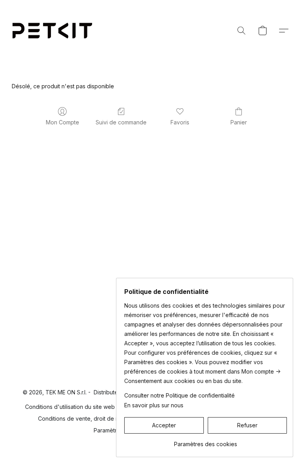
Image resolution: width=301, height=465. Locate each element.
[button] (52, 30)
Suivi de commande (121, 122)
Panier (238, 122)
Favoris (179, 122)
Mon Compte (62, 122)
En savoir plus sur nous (153, 405)
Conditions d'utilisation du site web (70, 406)
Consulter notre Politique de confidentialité (179, 395)
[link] (205, 441)
